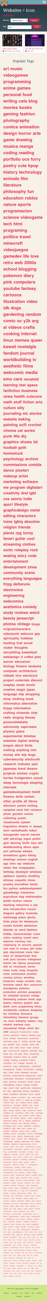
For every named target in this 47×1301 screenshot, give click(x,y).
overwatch (19, 1240)
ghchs (31, 917)
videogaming (32, 1138)
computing (34, 1053)
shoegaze (19, 1198)
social (28, 643)
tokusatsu (30, 1273)
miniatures (30, 1266)
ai (5, 327)
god (39, 1035)
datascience (38, 1271)
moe (27, 1211)
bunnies (21, 959)
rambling (5, 1242)
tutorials (20, 1183)
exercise (38, 1240)
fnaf (19, 643)
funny (28, 532)
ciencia (10, 1255)
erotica (5, 1180)
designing (36, 1010)
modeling (6, 1113)
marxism (6, 1237)
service (30, 1133)
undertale (22, 680)
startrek (38, 1201)
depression (7, 1165)
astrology (16, 839)
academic (24, 1178)
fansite (7, 963)
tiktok (12, 1102)
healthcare (36, 1120)
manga (26, 146)
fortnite (18, 925)
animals (11, 178)
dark (34, 955)
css (6, 498)
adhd (28, 1224)
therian (26, 1090)
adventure (30, 925)
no (19, 944)
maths (35, 1031)
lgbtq (18, 521)
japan (31, 689)
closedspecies (8, 1172)
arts (38, 402)
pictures (25, 995)
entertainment (15, 561)
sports (24, 204)
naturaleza (12, 1266)
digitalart (34, 487)
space (32, 385)
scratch (25, 1044)
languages (33, 578)
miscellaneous (20, 1266)
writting (28, 1120)
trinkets (34, 1084)
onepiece (6, 1183)
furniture (22, 1172)
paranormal (33, 963)
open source (20, 1288)
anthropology (8, 1141)
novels (7, 925)
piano (22, 917)
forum (31, 1094)
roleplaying (9, 944)
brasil (31, 999)
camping (38, 1203)
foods (14, 970)
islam (14, 1245)
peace (13, 1271)
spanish (37, 944)
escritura (27, 1196)
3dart (18, 1178)
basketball (29, 652)
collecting (9, 818)
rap (19, 863)
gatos (20, 731)
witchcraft (32, 759)
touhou (17, 901)
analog (11, 1110)
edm (32, 1113)
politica (18, 1271)
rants (36, 1152)
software (30, 481)
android (32, 1041)
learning (10, 385)
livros (5, 1038)
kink (23, 1253)
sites (36, 1154)
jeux (27, 1253)
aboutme (32, 521)
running (7, 977)
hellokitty (21, 1021)
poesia (26, 1157)
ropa (30, 1105)
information (22, 708)
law (14, 963)
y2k (27, 320)
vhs (11, 1118)
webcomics (13, 601)
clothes (28, 544)
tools (11, 1021)
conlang (13, 1193)
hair (31, 1141)
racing (21, 1131)
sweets (23, 1216)
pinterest (24, 988)
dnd (24, 493)
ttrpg (28, 51)
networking (38, 1157)
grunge (34, 1017)
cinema (9, 430)
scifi (23, 424)
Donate (15, 1293)
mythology (10, 917)
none (14, 1006)
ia (38, 1214)
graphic (28, 1002)
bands (16, 1118)
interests (9, 787)
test (22, 385)
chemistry (7, 1041)
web (18, 262)
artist (23, 476)
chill (19, 1120)
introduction (18, 909)
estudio (6, 1193)
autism (29, 796)
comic (9, 320)
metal (35, 510)
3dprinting (17, 1090)
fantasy (28, 288)
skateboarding (12, 847)
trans (7, 521)
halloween (27, 1126)
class (18, 1229)
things (22, 1028)
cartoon (22, 859)
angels (38, 1115)
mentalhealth (19, 830)
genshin (17, 814)
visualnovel (19, 1113)
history (10, 172)
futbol (33, 830)
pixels (7, 901)
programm (28, 1247)
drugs (29, 1167)
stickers (32, 1035)
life (26, 256)
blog (33, 101)
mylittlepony (24, 1188)
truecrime (29, 1107)
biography (37, 1273)
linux (8, 340)
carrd (22, 930)
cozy (27, 1024)
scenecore (36, 984)
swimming (29, 1100)
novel (32, 1044)
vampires (9, 810)
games (24, 88)
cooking (11, 333)
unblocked (36, 1066)
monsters (6, 1107)
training (18, 1224)
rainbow (38, 1247)
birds (29, 745)
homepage (7, 1126)
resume (35, 834)
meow (29, 952)
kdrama (18, 1110)
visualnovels (11, 822)
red (33, 1258)
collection (7, 1063)
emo (7, 379)
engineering (13, 595)
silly (20, 407)
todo (4, 1222)
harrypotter (7, 1162)
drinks (11, 1273)
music (16, 68)
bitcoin (5, 1100)
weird (34, 612)
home (6, 970)
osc (35, 905)
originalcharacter (14, 1216)
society (5, 1178)
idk (6, 308)
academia (7, 1128)
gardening (13, 314)
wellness (6, 1144)
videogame (31, 217)
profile (17, 801)
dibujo (32, 1203)
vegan (11, 1242)
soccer (8, 661)
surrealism (22, 1097)
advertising (38, 1242)
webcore (27, 633)
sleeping (36, 782)
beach (9, 1240)
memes (22, 340)
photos (9, 623)
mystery (21, 876)
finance (8, 796)
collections (6, 1247)
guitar (20, 538)
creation (19, 1138)
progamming (25, 1006)
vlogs (28, 1185)
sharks (6, 1035)
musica (10, 146)
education (13, 198)
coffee (28, 657)
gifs (32, 948)
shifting (5, 1258)
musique (10, 1227)
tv (34, 359)
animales (22, 1081)
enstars (6, 1147)
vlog (39, 1021)
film (24, 178)
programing (15, 230)
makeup (10, 476)
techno (18, 1100)
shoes (20, 1126)
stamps (27, 851)
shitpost (12, 1206)
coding (10, 152)
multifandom (33, 1245)
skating (14, 1059)
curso (14, 1157)
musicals (31, 913)
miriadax (35, 1250)
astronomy (11, 726)
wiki (6, 839)
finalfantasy (19, 1258)
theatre (32, 768)
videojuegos (15, 249)
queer (36, 340)
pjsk (5, 952)
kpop (33, 165)
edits (15, 1273)
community (13, 572)
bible (18, 1128)
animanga (39, 1113)
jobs (35, 1266)
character (21, 1185)
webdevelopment (31, 888)
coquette (20, 880)
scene (30, 572)
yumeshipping (27, 1214)
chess (31, 880)
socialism (37, 1100)
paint (32, 1271)
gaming (10, 114)
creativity (11, 493)
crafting (9, 712)
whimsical (27, 1234)
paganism (19, 1234)
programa (14, 1144)
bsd (20, 1115)
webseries (25, 1141)
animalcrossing (14, 1247)
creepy (19, 1069)
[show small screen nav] (44, 2)
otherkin (6, 1123)
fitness (30, 717)
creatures (28, 1250)
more (19, 1237)
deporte (24, 1050)
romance (36, 810)
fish (26, 810)
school (10, 269)
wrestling (29, 977)
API (32, 1293)
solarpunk (34, 1222)
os (38, 1206)
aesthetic (12, 366)
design (10, 133)
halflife (32, 1268)
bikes (26, 1206)
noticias (22, 1219)
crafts (29, 327)
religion (10, 527)
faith (25, 1258)
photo (7, 814)
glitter (17, 1206)
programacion (17, 211)
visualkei (19, 1245)
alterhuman (33, 1159)
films (28, 366)
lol (10, 966)
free (14, 867)
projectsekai (18, 1276)
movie (30, 685)
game (8, 139)
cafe (11, 1047)
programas (38, 1118)
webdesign (11, 657)
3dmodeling (10, 1017)
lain (40, 843)
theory (16, 1188)
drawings (9, 859)
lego (5, 1087)
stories (35, 413)
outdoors (24, 1010)
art (6, 68)
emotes (18, 51)
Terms (18, 1296)
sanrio (16, 498)
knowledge (38, 1133)
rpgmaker (34, 1185)
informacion (7, 1214)
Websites (12, 10)
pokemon (12, 275)
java (36, 1107)
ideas (5, 1110)
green (39, 1097)
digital (22, 740)
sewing (9, 555)
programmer (30, 1075)
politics (10, 236)
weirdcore (30, 675)
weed (5, 1094)
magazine (6, 1154)
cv (26, 1165)
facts (14, 1240)
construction (28, 1069)
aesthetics (12, 606)
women (38, 1147)
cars (17, 379)
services (7, 1075)
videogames (15, 75)
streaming (8, 51)
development (14, 567)
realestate (7, 1056)
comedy (30, 606)
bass (15, 1242)
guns (32, 1196)
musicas (36, 1178)
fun (30, 191)
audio (39, 948)
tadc (14, 1255)
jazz (40, 1050)
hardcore (14, 1123)
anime (9, 88)
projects (9, 773)
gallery (20, 913)
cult (32, 1255)
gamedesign (11, 892)
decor (16, 1203)
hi (23, 1100)
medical (6, 1102)
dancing (15, 843)
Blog (27, 1293)
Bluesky (36, 1288)
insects (19, 1084)
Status (39, 1293)
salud (34, 1097)
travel (25, 236)
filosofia (36, 1219)
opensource (7, 1105)
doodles (5, 1206)
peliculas (15, 851)
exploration (26, 1245)
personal (12, 94)
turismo (38, 1149)
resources (22, 905)
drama (29, 1102)
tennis (12, 1147)
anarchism (34, 1038)
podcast (22, 999)
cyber (11, 1072)
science (11, 217)
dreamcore (31, 921)
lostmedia (33, 1206)
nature (9, 204)
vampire (38, 1196)
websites (9, 740)
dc (4, 1090)
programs (6, 1198)
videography (24, 1066)
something (18, 1253)
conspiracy (22, 1133)
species (19, 1209)
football (10, 447)
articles (32, 1198)
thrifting (33, 1123)
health (19, 396)
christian (6, 1138)
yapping (17, 1141)
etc (25, 413)
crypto (34, 773)
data (36, 952)
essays (37, 826)
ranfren (5, 1276)
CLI (21, 1293)
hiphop (22, 963)
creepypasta (26, 867)
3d (35, 441)
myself (27, 937)
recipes (24, 948)
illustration (14, 301)
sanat (33, 1201)
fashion (27, 114)
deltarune (21, 584)
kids (12, 1196)
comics (10, 127)
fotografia (32, 970)
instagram (26, 1222)
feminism (8, 984)
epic (28, 1097)
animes (22, 773)
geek (22, 1206)
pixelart (22, 470)
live (27, 1190)
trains (24, 1056)
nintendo (23, 712)
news (8, 396)
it (22, 657)
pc (29, 1056)
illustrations (34, 1190)
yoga (15, 1066)
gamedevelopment (17, 792)
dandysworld (19, 1196)
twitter (24, 1242)
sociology (17, 1105)
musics (15, 1211)
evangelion (13, 1237)
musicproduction (29, 1180)
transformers (25, 1031)
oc (19, 320)
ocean (36, 934)
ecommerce (22, 1038)
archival (20, 1273)
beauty (9, 618)
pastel (34, 1056)
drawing (24, 139)
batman (29, 1193)
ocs (25, 159)
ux (19, 1190)
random (33, 314)
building (26, 1170)
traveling (20, 941)
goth (22, 447)
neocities (37, 1209)
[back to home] (4, 3)
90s (17, 436)
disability (40, 1234)
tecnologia (20, 782)
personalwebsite (15, 722)
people (35, 1102)
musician (5, 1266)
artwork (26, 1115)
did (32, 1154)
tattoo (22, 1165)
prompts (24, 1271)
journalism (22, 884)
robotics (18, 1002)
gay (37, 633)
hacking (9, 643)
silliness (15, 1260)
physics (9, 731)
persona (12, 1081)
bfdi (5, 966)
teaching (9, 905)
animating (31, 1227)
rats (17, 1147)
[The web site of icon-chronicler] (35, 40)
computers (24, 282)
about (19, 745)
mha (37, 1237)
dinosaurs (26, 1013)
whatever (7, 1066)
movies (10, 107)
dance (8, 470)
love (35, 256)
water (21, 1162)
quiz (10, 1209)
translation (19, 1078)
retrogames (18, 1149)
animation (29, 127)
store (22, 1047)
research (9, 764)
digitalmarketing (25, 1144)
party (31, 1232)
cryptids (34, 1175)
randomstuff (7, 1234)
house (5, 1240)
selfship (39, 1188)
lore (18, 675)
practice (27, 1201)
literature (12, 185)
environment (14, 1050)
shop (7, 699)
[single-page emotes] (12, 40)
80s (37, 1044)
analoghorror (33, 1165)
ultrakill (5, 1209)
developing (32, 1263)
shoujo (31, 1209)
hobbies (27, 638)
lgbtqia (6, 1097)
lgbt (32, 493)
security (26, 944)
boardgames (10, 988)
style (12, 948)
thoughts (21, 647)
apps (36, 847)
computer (10, 671)
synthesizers (35, 1229)
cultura (36, 1105)
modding (34, 876)
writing (10, 101)
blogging (27, 269)
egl (34, 1128)
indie (27, 498)
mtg (35, 1193)
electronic (15, 1035)
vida (20, 1123)
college (6, 1059)
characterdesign (22, 934)
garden (26, 1162)
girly (20, 1053)
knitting (32, 805)
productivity (25, 1263)
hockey (6, 1118)
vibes (34, 1214)
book (29, 699)
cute (22, 165)
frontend (5, 1263)
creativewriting (35, 1216)
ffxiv (26, 984)
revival (37, 1227)
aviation (30, 1152)
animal (26, 1209)
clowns (36, 1047)
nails (32, 1149)
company (6, 1201)
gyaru (23, 855)
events (28, 814)
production (9, 992)
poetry (10, 165)
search (27, 1131)
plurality (29, 1063)
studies (40, 1260)
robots (27, 901)
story (22, 555)
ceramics (15, 1159)
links (6, 921)
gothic (36, 839)
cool (31, 538)
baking (24, 419)
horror (24, 133)
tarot (6, 830)
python (13, 888)
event (11, 1087)
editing (9, 515)
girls (5, 1050)
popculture (10, 896)
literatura (23, 1017)
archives (27, 1183)
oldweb (8, 675)
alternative (29, 703)
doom (40, 1075)
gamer (37, 1081)
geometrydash (38, 1253)
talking (34, 1172)
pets (38, 657)
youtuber (19, 1222)
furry (36, 159)
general (26, 1149)
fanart (8, 538)
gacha (20, 1157)
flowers (21, 666)
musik (29, 1258)
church (13, 1224)
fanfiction (11, 390)
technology (30, 172)
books (25, 107)
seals (5, 1188)
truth (5, 1190)
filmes (38, 1006)
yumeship (23, 1059)
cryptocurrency (25, 1229)
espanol (22, 1247)
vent (5, 1031)
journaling (12, 413)
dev (37, 1028)
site (17, 754)
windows (36, 872)
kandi (37, 1094)
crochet (34, 424)
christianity (19, 966)
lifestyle (21, 504)
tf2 (4, 995)
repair (12, 1253)
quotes (32, 1170)
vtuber (8, 647)
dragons (8, 913)
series (29, 430)
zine (6, 909)
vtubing (29, 1237)
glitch (13, 1175)
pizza (14, 921)
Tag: (5, 26)
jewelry (7, 1002)
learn (23, 1128)
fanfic (26, 843)
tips (38, 1263)
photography (16, 120)
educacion (22, 661)
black (24, 1237)
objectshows (17, 952)
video (32, 301)
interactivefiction (7, 1245)
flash (5, 1081)
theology (15, 1154)
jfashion (32, 930)
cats (23, 101)
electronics (13, 589)
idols (35, 1232)
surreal (21, 1154)
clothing (18, 699)
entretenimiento (7, 1260)
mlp (21, 694)
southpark (35, 1090)
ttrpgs (7, 708)
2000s (30, 262)
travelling (13, 1013)
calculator (6, 1224)
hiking (32, 855)
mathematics (33, 896)
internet (29, 333)
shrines (18, 1180)
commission (11, 1222)
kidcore (20, 1136)
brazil (37, 1136)
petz (31, 1157)
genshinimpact (8, 1170)
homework (7, 1159)
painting (10, 424)
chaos (32, 1211)
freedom (23, 1118)
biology (9, 666)
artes (17, 1072)
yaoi (34, 764)
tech (7, 224)
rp (16, 930)
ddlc (4, 1268)
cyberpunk (11, 633)
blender (8, 930)
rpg (19, 532)
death (6, 1006)
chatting (23, 1102)
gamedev (12, 256)
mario (28, 1047)
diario (24, 1255)
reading (26, 152)
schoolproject (8, 1167)
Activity (8, 15)
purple (32, 1115)
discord (36, 680)
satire (5, 1227)
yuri (5, 851)
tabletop (25, 1105)
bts (5, 1013)
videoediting (8, 1084)
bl (17, 948)
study (8, 612)
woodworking (6, 1271)
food (27, 94)
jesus (5, 1047)
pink (7, 282)
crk (36, 1198)
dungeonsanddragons (19, 1250)
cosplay (9, 685)
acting (24, 1041)
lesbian (32, 1021)
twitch (18, 984)
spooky (5, 1250)
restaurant (7, 1120)
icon (32, 51)
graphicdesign (16, 510)
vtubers (17, 1056)
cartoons (12, 295)
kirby (14, 1128)
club (25, 1268)
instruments (30, 1242)
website (10, 419)
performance (21, 1193)
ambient (37, 1141)
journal (27, 353)
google (33, 1234)
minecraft (13, 243)
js (23, 1120)
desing (25, 1240)
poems (21, 805)
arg (35, 320)
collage (35, 995)
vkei (5, 948)
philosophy (14, 191)
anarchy (6, 1185)
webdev (11, 1044)
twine (5, 1053)
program (17, 487)
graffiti (28, 1154)
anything (22, 750)
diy (23, 436)
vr (30, 826)
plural (15, 1126)
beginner (34, 1260)
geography (35, 992)
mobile (12, 1178)
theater (12, 1038)
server (32, 1188)
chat (13, 51)
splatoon (9, 876)
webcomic (13, 372)
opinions (14, 1268)
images (21, 1063)
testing (34, 740)
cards (38, 1180)
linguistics (10, 826)
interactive (27, 892)
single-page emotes (9, 48)
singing (18, 717)
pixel (13, 959)
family (34, 884)
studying (17, 937)
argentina (19, 1268)
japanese (10, 768)
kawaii (9, 346)
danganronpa (22, 955)
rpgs (38, 999)
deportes (8, 941)
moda (20, 685)
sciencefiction (8, 1149)
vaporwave (29, 726)
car (5, 1021)
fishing (14, 1120)
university (18, 1170)
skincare (23, 1094)
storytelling (11, 652)
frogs (5, 1152)
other (7, 801)
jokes (28, 1271)
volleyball (13, 995)
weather (14, 1097)
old (15, 1053)
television (9, 805)
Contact (27, 1296)
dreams (23, 826)
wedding (6, 1133)
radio (7, 717)
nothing (9, 750)
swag (22, 970)
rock (34, 549)
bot (12, 1203)
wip (24, 754)
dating (10, 1250)
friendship (6, 1136)
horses (32, 1059)
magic (20, 689)
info (34, 750)
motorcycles (21, 1260)
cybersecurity (13, 759)
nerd (17, 1087)
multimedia (8, 1078)
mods (33, 1162)
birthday (8, 872)
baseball (25, 1072)
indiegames (34, 959)
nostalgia (26, 346)
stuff (18, 402)
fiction (28, 402)
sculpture (36, 1126)
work (20, 810)
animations (10, 855)
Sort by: (6, 20)
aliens (27, 847)
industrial (23, 1227)
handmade (20, 1201)
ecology (39, 1069)
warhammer (11, 1258)
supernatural (18, 1075)
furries (8, 778)
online (6, 937)
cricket (29, 1128)
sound (22, 1107)
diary (29, 275)
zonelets (30, 981)
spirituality (11, 638)
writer (41, 1175)
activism (22, 992)
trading (26, 1084)
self (28, 1268)
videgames (12, 1263)
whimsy (8, 880)
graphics (11, 441)
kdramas (16, 1165)
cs (4, 1219)
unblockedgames (17, 1232)
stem (13, 1234)
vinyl (17, 1219)
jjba (16, 1172)
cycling (28, 1172)
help (5, 1072)
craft (6, 959)
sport (8, 504)
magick (5, 1255)
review (13, 1198)
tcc (12, 1113)
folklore (12, 1180)
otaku (22, 1147)
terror (14, 1136)
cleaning (26, 1123)
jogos (27, 839)
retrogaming (8, 1069)
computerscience (33, 1078)
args (39, 1041)
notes (38, 1183)
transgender (11, 834)
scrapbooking (30, 1147)
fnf (21, 921)
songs (20, 981)
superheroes (12, 1190)
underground (7, 1211)
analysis (6, 1131)
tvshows (24, 764)
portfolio (12, 159)
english (33, 859)
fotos (41, 1237)
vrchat (26, 1232)
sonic (8, 549)
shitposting (7, 1157)
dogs (16, 308)
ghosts (27, 1175)
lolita (17, 1047)
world (39, 1110)
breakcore (9, 981)
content (26, 1198)
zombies (18, 1263)
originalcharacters (17, 629)
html (17, 224)
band (22, 768)
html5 (36, 792)
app (5, 863)
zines (32, 567)
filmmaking (9, 999)
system (25, 822)
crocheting (23, 1159)
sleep (7, 782)
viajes (9, 1232)
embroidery (31, 1240)
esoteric (13, 1185)
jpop (15, 1041)
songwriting (34, 1224)
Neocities (10, 1288)
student (7, 1024)
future (40, 1232)
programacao (29, 1136)
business (29, 390)
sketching (15, 1107)
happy (8, 1268)
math (7, 402)
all (25, 801)
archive (31, 458)
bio (5, 888)
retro (8, 262)
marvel (24, 834)
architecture (28, 671)
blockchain (6, 1203)
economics (32, 1110)
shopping (32, 694)
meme (7, 867)
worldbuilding (17, 359)
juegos (8, 745)
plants (8, 532)
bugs (32, 754)
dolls (19, 796)
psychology (13, 458)
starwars (33, 1050)
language (10, 694)
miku (9, 1090)
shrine (31, 966)
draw (26, 1053)
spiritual (19, 1255)
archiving (5, 1273)
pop (11, 1053)
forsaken (13, 1201)
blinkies (30, 736)
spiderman (6, 1196)
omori (30, 1028)
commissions (15, 464)
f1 (19, 1041)
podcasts (14, 1115)
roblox (31, 198)
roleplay (21, 549)
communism (18, 973)
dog (21, 896)
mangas (6, 1115)
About (6, 1293)
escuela (33, 1072)
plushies (32, 973)
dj (35, 1063)
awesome (14, 1031)
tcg (41, 1263)
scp (14, 1229)
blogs (35, 624)
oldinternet (21, 1211)
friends (24, 527)
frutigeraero (23, 778)
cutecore (34, 396)
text (25, 1138)
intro (13, 863)
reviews (21, 612)
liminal (23, 1167)
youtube (11, 288)
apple (28, 1216)
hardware (14, 1094)
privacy (18, 977)
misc (18, 1044)
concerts (6, 1175)
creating (17, 1167)
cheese (31, 1253)
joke (33, 1247)
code (32, 555)
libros (33, 801)
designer (28, 1260)
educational (10, 1028)
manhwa (18, 1024)
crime (5, 1229)
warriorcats (25, 1087)
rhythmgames (10, 1219)
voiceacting (20, 1175)
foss (30, 1178)
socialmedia (10, 1010)
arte (37, 133)
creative (9, 689)
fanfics (13, 1183)
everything (12, 578)
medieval (14, 1131)
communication (16, 1214)
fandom (11, 353)
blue (36, 1002)
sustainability (13, 1152)
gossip (19, 1242)
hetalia (15, 1162)
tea (4, 1044)
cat (20, 430)
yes (17, 1102)
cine (28, 941)
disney (5, 1216)
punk (7, 436)
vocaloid (31, 379)
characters (26, 515)
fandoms (34, 666)
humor (32, 909)
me (6, 487)
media (31, 372)
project (8, 680)
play (23, 1190)
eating (33, 1131)
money (8, 754)
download (11, 1276)
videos (15, 327)
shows (26, 441)
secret (25, 1273)
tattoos (11, 1100)
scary (13, 1138)
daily (14, 1209)
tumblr (30, 1081)
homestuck (13, 453)
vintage (23, 623)
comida (34, 464)
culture (9, 407)
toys (34, 843)
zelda (33, 1237)
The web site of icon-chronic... (35, 48)
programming (17, 81)
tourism (13, 1133)
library (34, 1144)
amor (35, 937)
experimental (12, 736)
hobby (7, 934)
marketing (12, 481)
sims (23, 1224)
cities (36, 1268)
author (27, 1113)
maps (24, 1110)
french (10, 1188)
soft (33, 1183)
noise (6, 973)
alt (11, 955)
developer (22, 872)
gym (6, 843)
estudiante (22, 1152)
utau (38, 981)
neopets (36, 1255)
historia (24, 1035)
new (4, 1232)
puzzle (22, 818)
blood (10, 1229)
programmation (24, 1203)
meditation (29, 1219)
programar (36, 1087)
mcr (15, 1063)
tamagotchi (6, 1253)
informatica (11, 703)
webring (40, 1266)
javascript (25, 618)
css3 (28, 1255)
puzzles (8, 884)
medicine (29, 863)
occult (38, 778)
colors (30, 1118)
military (17, 1227)
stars (6, 955)
